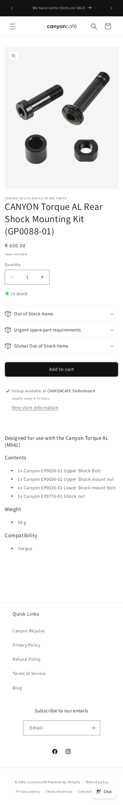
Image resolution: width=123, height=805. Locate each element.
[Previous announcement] (12, 8)
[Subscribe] (93, 728)
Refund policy (97, 782)
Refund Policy (27, 659)
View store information (35, 407)
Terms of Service (29, 673)
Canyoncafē (37, 781)
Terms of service (59, 791)
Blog (17, 688)
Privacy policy (28, 791)
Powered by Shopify (64, 781)
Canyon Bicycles (29, 631)
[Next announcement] (111, 8)
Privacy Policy (26, 645)
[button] (13, 26)
